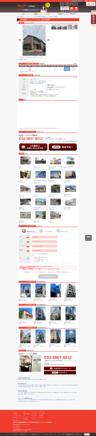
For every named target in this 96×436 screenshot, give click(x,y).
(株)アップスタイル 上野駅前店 (34, 430)
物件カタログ (15, 420)
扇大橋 (39, 80)
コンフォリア (34, 415)
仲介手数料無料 (27, 413)
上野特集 (25, 418)
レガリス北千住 (36, 321)
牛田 (70, 392)
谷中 (60, 385)
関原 (51, 385)
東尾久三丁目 (52, 399)
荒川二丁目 (37, 401)
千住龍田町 (40, 386)
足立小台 (28, 392)
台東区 (26, 379)
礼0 (24, 415)
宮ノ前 (37, 399)
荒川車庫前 (20, 401)
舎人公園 (48, 392)
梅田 (19, 385)
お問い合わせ (42, 412)
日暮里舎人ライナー (34, 80)
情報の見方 (75, 77)
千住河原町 (20, 386)
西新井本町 (25, 385)
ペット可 (25, 417)
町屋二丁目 (65, 399)
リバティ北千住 (51, 321)
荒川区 (38, 379)
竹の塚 (65, 385)
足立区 (34, 79)
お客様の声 (42, 417)
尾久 (29, 401)
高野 (39, 82)
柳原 (28, 385)
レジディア (34, 417)
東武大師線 (32, 83)
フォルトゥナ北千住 (52, 298)
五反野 (75, 392)
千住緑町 (48, 385)
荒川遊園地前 (58, 399)
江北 (53, 385)
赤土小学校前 (70, 399)
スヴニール (21, 298)
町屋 (74, 399)
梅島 (33, 385)
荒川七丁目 (25, 401)
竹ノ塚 (28, 394)
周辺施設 (41, 415)
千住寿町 (69, 385)
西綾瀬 (44, 385)
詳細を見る (67, 67)
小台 (40, 399)
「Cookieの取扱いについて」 (70, 434)
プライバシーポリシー (34, 272)
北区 (35, 379)
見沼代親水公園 (56, 392)
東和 (36, 385)
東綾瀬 (55, 385)
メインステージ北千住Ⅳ (68, 321)
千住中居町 (36, 386)
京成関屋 (65, 392)
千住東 (44, 386)
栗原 (30, 386)
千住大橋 (61, 392)
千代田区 (20, 379)
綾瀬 (21, 385)
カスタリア (34, 418)
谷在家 (27, 386)
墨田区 (29, 379)
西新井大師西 (40, 392)
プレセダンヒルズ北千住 (68, 298)
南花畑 (24, 386)
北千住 (19, 392)
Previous (20, 40)
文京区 (23, 379)
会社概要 (15, 413)
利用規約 (26, 272)
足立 (30, 385)
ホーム (14, 412)
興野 (32, 386)
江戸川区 (44, 379)
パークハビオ (34, 412)
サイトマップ (15, 418)
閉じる (87, 434)
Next (48, 40)
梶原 (34, 401)
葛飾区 (41, 379)
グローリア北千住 (37, 298)
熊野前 (34, 399)
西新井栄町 (75, 385)
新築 (25, 412)
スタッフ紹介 (42, 413)
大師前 (36, 83)
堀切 (68, 392)
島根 (72, 385)
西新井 (41, 385)
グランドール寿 (21, 321)
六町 (38, 385)
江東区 (32, 379)
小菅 (72, 392)
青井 (63, 385)
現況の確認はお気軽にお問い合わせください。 (29, 71)
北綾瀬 (25, 392)
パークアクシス (35, 413)
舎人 (58, 385)
